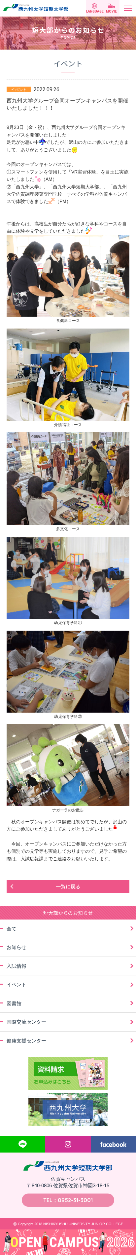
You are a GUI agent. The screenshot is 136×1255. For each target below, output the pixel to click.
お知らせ (16, 947)
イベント (16, 984)
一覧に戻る (68, 886)
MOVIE (111, 11)
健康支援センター (26, 1040)
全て (12, 928)
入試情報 (16, 966)
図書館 (14, 1003)
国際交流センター (26, 1022)
